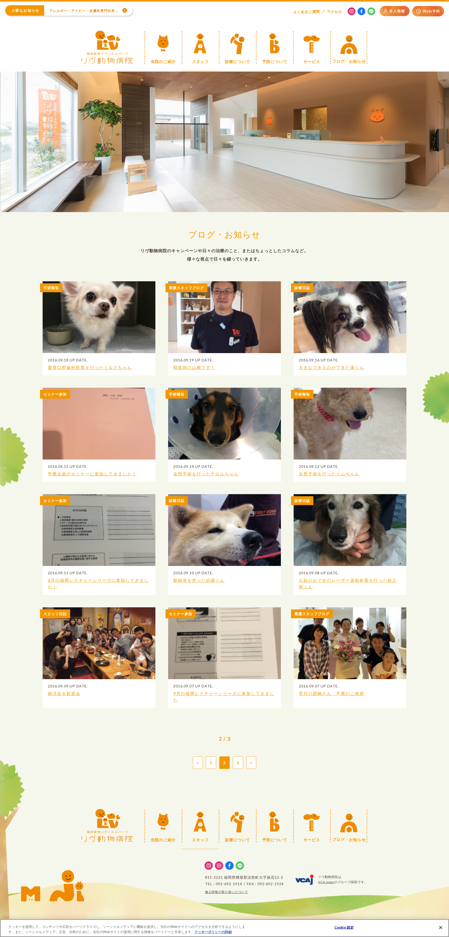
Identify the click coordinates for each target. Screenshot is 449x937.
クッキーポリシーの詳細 (213, 931)
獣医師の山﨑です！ (194, 367)
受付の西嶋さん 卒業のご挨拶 (331, 693)
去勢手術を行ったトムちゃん (329, 473)
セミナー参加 (55, 394)
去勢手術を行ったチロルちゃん (206, 473)
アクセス (334, 11)
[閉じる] (440, 927)
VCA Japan (326, 882)
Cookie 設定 (344, 927)
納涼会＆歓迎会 (64, 693)
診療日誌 (302, 287)
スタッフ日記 (55, 613)
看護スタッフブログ (186, 287)
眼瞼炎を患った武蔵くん (199, 580)
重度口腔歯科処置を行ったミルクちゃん (90, 367)
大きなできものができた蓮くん (331, 367)
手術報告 (51, 287)
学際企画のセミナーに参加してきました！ (92, 473)
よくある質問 (306, 11)
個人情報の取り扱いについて (226, 892)
